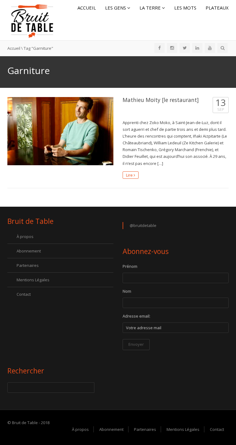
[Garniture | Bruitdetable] (32, 19)
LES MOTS (185, 8)
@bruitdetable (143, 225)
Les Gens (116, 8)
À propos (25, 236)
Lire (130, 175)
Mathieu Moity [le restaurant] (161, 99)
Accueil (86, 8)
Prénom (130, 266)
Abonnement (29, 251)
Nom (127, 291)
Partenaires (28, 265)
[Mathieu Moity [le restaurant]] (60, 131)
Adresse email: (136, 316)
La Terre (151, 8)
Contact (24, 294)
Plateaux (217, 8)
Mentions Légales (33, 280)
